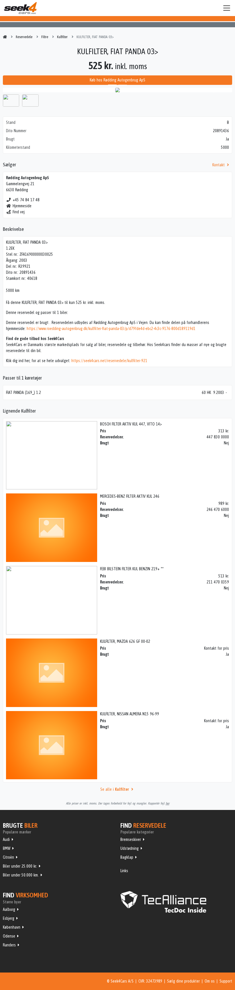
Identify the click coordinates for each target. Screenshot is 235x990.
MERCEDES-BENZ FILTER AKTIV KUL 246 (129, 496)
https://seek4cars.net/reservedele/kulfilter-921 (109, 360)
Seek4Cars (20, 8)
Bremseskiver (130, 839)
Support (226, 981)
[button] (20, 90)
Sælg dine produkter (183, 981)
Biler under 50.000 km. (21, 875)
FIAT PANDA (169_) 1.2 (23, 392)
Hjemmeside (22, 206)
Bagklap (126, 857)
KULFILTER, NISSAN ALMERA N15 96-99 (129, 714)
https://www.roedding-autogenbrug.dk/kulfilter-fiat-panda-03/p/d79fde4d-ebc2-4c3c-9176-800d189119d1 (111, 328)
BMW (6, 848)
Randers (9, 945)
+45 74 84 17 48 (26, 200)
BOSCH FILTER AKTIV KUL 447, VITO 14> (131, 424)
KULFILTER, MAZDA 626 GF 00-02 (125, 641)
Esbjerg (8, 918)
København (11, 927)
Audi (6, 839)
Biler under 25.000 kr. (20, 866)
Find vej (19, 212)
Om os (210, 981)
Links (124, 870)
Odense (9, 936)
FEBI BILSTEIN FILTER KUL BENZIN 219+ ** (132, 569)
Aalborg (9, 909)
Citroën (8, 857)
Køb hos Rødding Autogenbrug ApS (117, 80)
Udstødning (129, 848)
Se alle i (114, 789)
